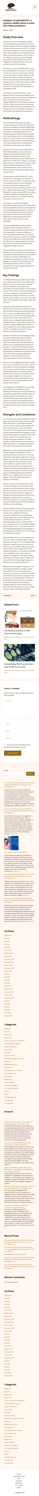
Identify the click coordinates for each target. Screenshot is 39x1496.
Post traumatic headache (11, 1088)
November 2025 (9, 962)
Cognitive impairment (10, 1047)
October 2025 (8, 965)
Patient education (9, 637)
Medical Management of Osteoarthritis (15, 852)
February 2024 (8, 1016)
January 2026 (8, 956)
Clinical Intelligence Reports (12, 1044)
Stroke (6, 1094)
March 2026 (7, 950)
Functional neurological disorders (13, 1058)
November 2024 (9, 992)
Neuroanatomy (8, 1067)
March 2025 (7, 986)
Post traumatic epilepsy (11, 1085)
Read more (31, 806)
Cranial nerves (8, 1049)
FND (19, 1478)
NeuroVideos (8, 1079)
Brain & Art (7, 1032)
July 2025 (7, 974)
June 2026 (7, 941)
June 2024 (7, 1004)
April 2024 (7, 1010)
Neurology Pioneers (10, 1073)
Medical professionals (10, 1064)
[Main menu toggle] (35, 7)
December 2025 (9, 959)
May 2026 (7, 944)
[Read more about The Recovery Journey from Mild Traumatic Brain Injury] (19, 619)
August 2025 (8, 971)
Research (7, 1091)
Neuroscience (8, 1076)
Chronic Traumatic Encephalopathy (14, 1041)
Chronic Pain (8, 1038)
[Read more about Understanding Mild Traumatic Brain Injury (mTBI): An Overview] (19, 652)
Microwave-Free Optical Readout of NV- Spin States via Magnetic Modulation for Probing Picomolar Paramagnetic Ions (19, 785)
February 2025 (8, 989)
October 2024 (8, 995)
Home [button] (19, 1474)
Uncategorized (8, 1100)
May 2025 (7, 980)
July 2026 (7, 938)
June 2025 (7, 977)
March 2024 (7, 1013)
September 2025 (9, 968)
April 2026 (7, 947)
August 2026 (8, 935)
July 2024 (7, 1001)
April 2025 (7, 983)
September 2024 (9, 998)
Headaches (7, 1061)
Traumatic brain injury (21, 637)
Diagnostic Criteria (9, 1055)
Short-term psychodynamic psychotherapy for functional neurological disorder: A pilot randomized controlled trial (19, 811)
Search (6, 770)
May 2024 (7, 1007)
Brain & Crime (8, 1035)
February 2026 (8, 953)
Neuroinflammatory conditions (13, 1070)
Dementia (7, 1052)
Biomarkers (7, 1029)
